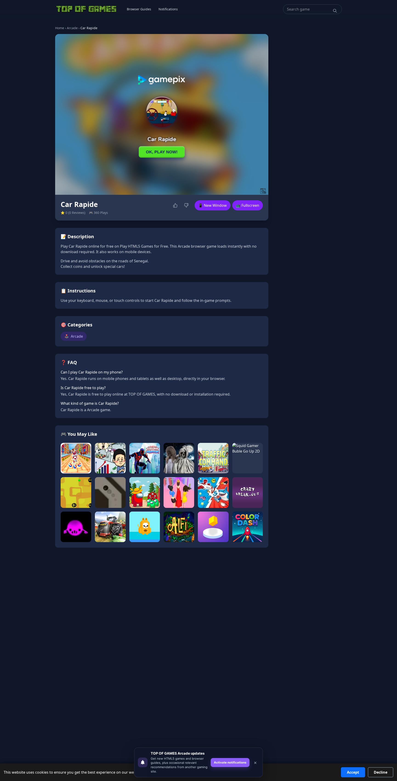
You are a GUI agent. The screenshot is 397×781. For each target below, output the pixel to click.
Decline (380, 772)
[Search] (335, 11)
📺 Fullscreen (247, 205)
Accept (353, 772)
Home (59, 28)
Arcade (72, 28)
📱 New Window (212, 205)
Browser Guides (139, 9)
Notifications (168, 9)
